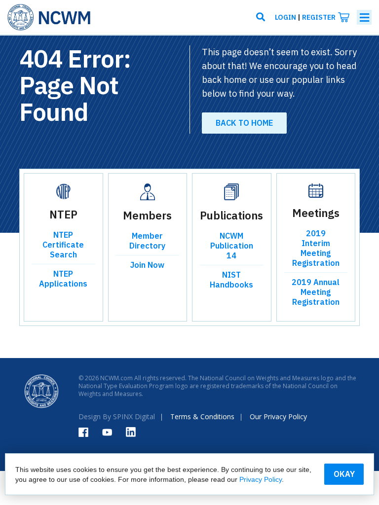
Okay (344, 474)
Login (285, 17)
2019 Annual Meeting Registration (316, 292)
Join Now (147, 265)
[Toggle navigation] (364, 17)
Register (319, 17)
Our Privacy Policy (278, 416)
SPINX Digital (134, 416)
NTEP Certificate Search (63, 244)
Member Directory (147, 241)
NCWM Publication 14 (231, 245)
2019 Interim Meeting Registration (316, 248)
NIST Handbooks (231, 279)
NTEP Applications (63, 279)
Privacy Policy (260, 479)
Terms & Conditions (202, 416)
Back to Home (244, 123)
